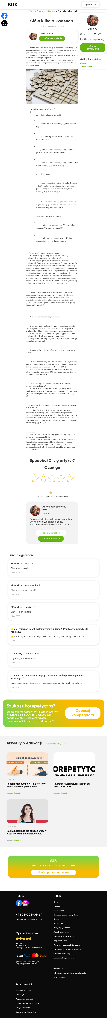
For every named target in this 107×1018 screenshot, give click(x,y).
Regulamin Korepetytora (64, 936)
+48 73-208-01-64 (29, 914)
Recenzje (57, 919)
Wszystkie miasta (23, 1008)
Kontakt (57, 906)
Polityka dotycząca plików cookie (67, 945)
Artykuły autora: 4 (51, 532)
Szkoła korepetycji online (26, 1012)
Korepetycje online (23, 990)
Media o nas (59, 923)
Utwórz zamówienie (52, 38)
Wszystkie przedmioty (25, 999)
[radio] (34, 478)
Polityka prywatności (62, 928)
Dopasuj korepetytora (83, 713)
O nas (56, 902)
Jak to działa (59, 910)
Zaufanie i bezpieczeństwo (64, 958)
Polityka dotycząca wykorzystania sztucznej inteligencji (67, 951)
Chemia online (86, 66)
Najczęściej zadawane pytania (66, 915)
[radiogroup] (52, 479)
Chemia (83, 63)
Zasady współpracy (61, 932)
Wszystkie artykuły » (56, 744)
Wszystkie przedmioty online (27, 1003)
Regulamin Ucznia (61, 941)
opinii (24, 947)
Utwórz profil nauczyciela (53, 872)
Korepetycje (20, 995)
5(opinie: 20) (98, 39)
